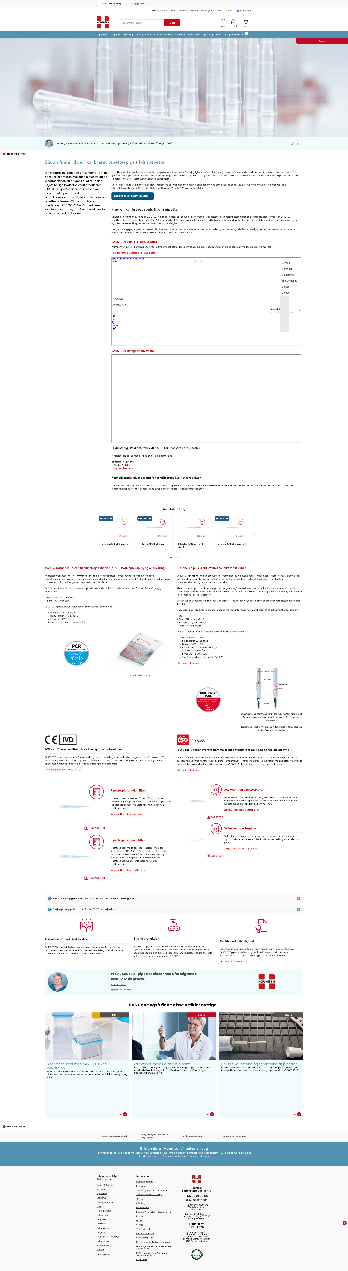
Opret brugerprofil (144, 1181)
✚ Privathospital (159, 10)
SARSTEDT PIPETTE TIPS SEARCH (134, 242)
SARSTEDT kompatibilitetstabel (133, 351)
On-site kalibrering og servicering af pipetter (259, 1064)
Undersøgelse (103, 1245)
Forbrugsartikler (144, 34)
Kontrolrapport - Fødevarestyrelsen (153, 1242)
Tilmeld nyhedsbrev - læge (149, 1194)
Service (194, 10)
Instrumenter (103, 1241)
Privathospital (103, 1254)
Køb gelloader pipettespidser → (240, 848)
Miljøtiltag (140, 1203)
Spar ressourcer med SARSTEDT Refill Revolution (77, 1066)
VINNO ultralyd (143, 1229)
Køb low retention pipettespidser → (242, 809)
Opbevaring (194, 34)
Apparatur (103, 34)
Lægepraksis (138, 3)
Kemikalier (180, 34)
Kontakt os (141, 1186)
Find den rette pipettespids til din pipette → (134, 252)
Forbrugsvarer (103, 1228)
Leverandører (142, 1207)
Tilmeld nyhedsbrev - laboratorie (151, 1190)
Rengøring (101, 1232)
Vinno (173, 10)
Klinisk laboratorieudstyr (108, 1236)
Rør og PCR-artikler (233, 34)
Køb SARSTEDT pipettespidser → (132, 195)
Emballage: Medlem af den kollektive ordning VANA (153, 1247)
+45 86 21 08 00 (118, 984)
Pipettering (208, 34)
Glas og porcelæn (163, 34)
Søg (172, 22)
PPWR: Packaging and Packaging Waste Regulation (151, 1254)
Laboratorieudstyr (111, 3)
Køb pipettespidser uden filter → (128, 814)
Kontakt (229, 10)
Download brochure (139, 675)
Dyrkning (128, 34)
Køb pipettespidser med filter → (128, 870)
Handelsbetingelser (145, 1233)
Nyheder (183, 10)
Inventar (100, 1249)
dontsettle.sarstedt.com (193, 663)
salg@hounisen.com (122, 468)
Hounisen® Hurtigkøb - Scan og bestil (153, 1212)
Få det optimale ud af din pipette (162, 1064)
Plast (218, 34)
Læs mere (116, 1114)
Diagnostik (116, 34)
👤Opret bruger (244, 10)
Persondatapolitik (144, 1237)
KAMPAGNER (141, 1259)
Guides (139, 1220)
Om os (219, 10)
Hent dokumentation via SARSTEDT (63, 769)
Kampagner (206, 10)
